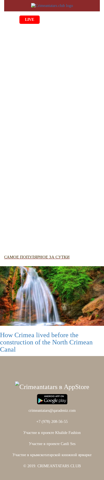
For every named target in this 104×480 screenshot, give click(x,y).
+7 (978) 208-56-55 (52, 422)
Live (29, 19)
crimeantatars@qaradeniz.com (52, 410)
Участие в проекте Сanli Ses (52, 444)
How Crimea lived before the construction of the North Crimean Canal (46, 342)
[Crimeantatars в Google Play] (52, 398)
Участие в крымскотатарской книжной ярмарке (52, 455)
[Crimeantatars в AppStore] (52, 386)
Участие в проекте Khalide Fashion (52, 433)
